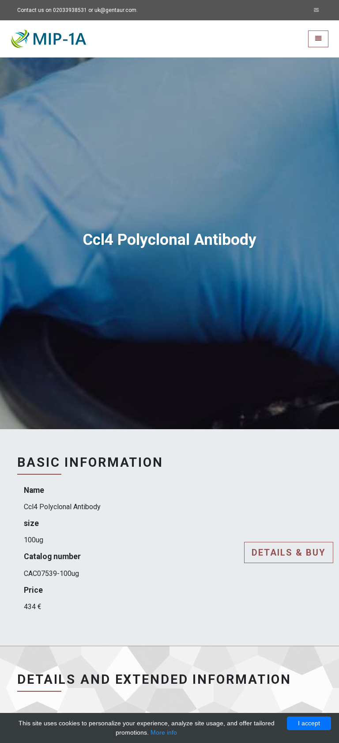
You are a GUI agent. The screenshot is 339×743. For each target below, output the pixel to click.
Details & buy (289, 552)
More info (164, 732)
